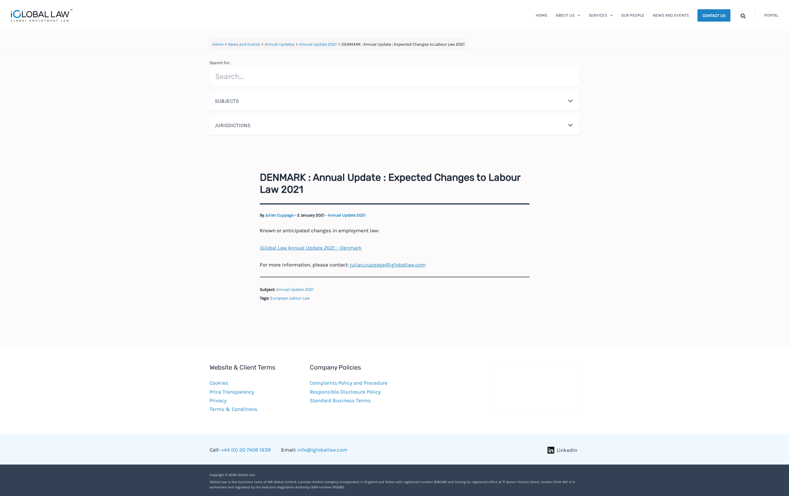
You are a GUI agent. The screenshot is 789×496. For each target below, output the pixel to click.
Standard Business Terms (340, 400)
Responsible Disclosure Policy (345, 392)
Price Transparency (232, 392)
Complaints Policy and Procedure (348, 383)
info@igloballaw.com (322, 450)
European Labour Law (290, 298)
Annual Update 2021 (347, 215)
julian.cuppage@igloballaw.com (388, 265)
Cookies (219, 383)
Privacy (218, 400)
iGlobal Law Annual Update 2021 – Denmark (311, 248)
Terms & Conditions (233, 409)
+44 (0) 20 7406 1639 (246, 450)
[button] (577, 15)
